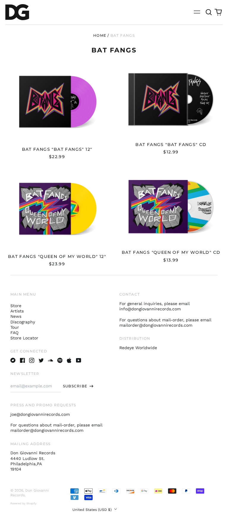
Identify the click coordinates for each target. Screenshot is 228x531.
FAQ (14, 332)
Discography (22, 322)
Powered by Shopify (23, 503)
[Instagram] (31, 360)
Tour (14, 327)
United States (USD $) (92, 510)
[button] (209, 12)
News (15, 316)
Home (99, 35)
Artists (17, 311)
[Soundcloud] (50, 360)
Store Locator (24, 338)
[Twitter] (41, 360)
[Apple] (69, 360)
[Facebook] (22, 360)
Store (15, 305)
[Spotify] (60, 360)
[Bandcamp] (13, 360)
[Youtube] (78, 360)
